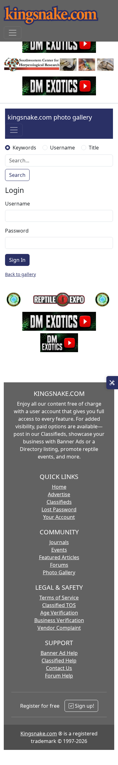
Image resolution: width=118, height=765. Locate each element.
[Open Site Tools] (112, 382)
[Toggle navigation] (12, 32)
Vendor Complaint (59, 627)
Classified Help (59, 660)
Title (94, 147)
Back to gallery (20, 274)
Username (62, 147)
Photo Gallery (59, 572)
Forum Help (59, 675)
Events (59, 549)
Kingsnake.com (38, 733)
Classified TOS (59, 605)
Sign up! (84, 705)
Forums (59, 564)
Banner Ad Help (59, 653)
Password (17, 230)
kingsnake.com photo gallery (50, 117)
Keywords (24, 147)
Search (17, 175)
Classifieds (59, 501)
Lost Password (59, 509)
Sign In (17, 259)
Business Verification (59, 620)
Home (59, 486)
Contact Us (59, 668)
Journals (59, 542)
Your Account (59, 517)
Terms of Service (59, 597)
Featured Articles (59, 557)
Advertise (59, 494)
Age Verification (59, 612)
